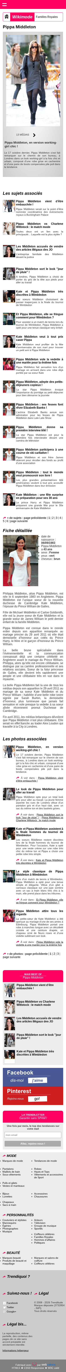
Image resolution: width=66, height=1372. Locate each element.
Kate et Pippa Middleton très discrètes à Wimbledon (39, 293)
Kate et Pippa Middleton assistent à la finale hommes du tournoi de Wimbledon (39, 832)
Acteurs (38, 1220)
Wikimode (22, 16)
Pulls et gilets (9, 1183)
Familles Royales (47, 16)
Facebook (12, 1302)
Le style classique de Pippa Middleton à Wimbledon (39, 873)
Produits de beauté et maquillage (14, 1262)
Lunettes (7, 1196)
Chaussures (41, 1196)
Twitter (10, 1307)
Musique (7, 1231)
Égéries (6, 1225)
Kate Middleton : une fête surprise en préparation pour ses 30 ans (39, 496)
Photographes (10, 1228)
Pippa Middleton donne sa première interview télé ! (39, 429)
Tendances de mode (45, 1160)
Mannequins (9, 1222)
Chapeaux (8, 1202)
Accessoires (41, 1193)
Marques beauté (11, 1257)
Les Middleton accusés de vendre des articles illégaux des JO (39, 248)
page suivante (19, 521)
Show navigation (4, 4)
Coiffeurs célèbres (44, 1234)
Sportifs (38, 1228)
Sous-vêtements (11, 1174)
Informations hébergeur (15, 1350)
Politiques (39, 1242)
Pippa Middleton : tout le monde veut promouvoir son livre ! (39, 474)
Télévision (39, 1222)
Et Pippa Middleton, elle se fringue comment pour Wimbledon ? (39, 316)
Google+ (11, 1311)
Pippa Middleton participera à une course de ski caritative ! (39, 451)
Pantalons (8, 1168)
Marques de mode (12, 1160)
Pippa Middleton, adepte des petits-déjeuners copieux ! (39, 383)
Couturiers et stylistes (14, 1220)
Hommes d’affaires (44, 1239)
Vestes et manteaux (13, 1185)
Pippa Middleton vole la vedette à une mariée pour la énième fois (39, 361)
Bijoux (5, 1193)
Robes (37, 1168)
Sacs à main (9, 1204)
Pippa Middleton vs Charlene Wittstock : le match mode (39, 225)
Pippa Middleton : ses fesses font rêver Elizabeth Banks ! (39, 406)
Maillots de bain (11, 1171)
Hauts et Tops (41, 1171)
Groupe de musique (45, 1225)
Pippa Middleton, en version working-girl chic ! (39, 748)
